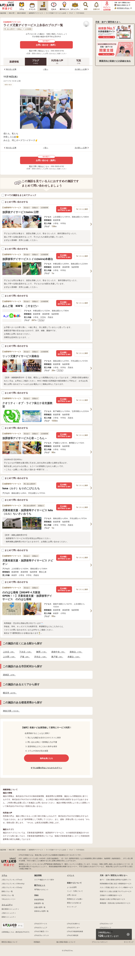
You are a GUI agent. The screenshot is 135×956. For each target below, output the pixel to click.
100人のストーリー (8, 899)
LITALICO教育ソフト (41, 931)
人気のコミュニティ (9, 913)
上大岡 (8, 656)
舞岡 (40, 651)
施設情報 (38, 875)
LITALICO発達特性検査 (75, 931)
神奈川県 (10, 711)
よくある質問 (71, 887)
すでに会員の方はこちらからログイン (46, 767)
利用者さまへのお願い (75, 899)
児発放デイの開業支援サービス (111, 895)
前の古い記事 (11, 69)
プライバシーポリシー (100, 942)
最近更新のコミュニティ (10, 909)
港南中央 (57, 651)
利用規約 (37, 942)
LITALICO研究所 (72, 935)
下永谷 (24, 651)
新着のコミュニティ (9, 917)
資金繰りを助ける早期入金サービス (112, 899)
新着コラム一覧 (7, 891)
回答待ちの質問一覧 (41, 911)
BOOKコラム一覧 (8, 895)
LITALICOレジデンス (41, 935)
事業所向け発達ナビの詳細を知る (115, 60)
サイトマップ (71, 907)
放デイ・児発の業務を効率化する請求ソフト (115, 879)
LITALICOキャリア (106, 924)
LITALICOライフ (105, 927)
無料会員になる (46, 758)
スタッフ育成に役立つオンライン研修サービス (116, 887)
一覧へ (45, 69)
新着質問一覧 (39, 903)
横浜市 (9, 692)
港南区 (8, 674)
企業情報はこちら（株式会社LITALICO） (16, 932)
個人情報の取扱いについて (65, 942)
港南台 (75, 651)
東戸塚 (56, 656)
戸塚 (24, 656)
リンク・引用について (75, 891)
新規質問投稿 (39, 899)
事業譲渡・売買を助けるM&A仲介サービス (115, 903)
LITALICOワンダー (73, 927)
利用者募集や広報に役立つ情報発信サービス (115, 883)
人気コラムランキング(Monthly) (13, 883)
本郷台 (73, 656)
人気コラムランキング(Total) (12, 879)
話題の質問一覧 (39, 907)
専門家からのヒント (41, 889)
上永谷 (8, 651)
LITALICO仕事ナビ (73, 924)
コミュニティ (7, 904)
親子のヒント (39, 885)
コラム (4, 875)
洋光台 (39, 656)
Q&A (36, 895)
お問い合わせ (71, 895)
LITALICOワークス (40, 924)
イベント (70, 875)
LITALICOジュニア (40, 927)
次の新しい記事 (81, 69)
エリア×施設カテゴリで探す (44, 879)
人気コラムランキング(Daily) (12, 887)
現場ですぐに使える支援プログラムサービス (115, 891)
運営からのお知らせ (74, 903)
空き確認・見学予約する (64, 209)
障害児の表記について (9, 942)
